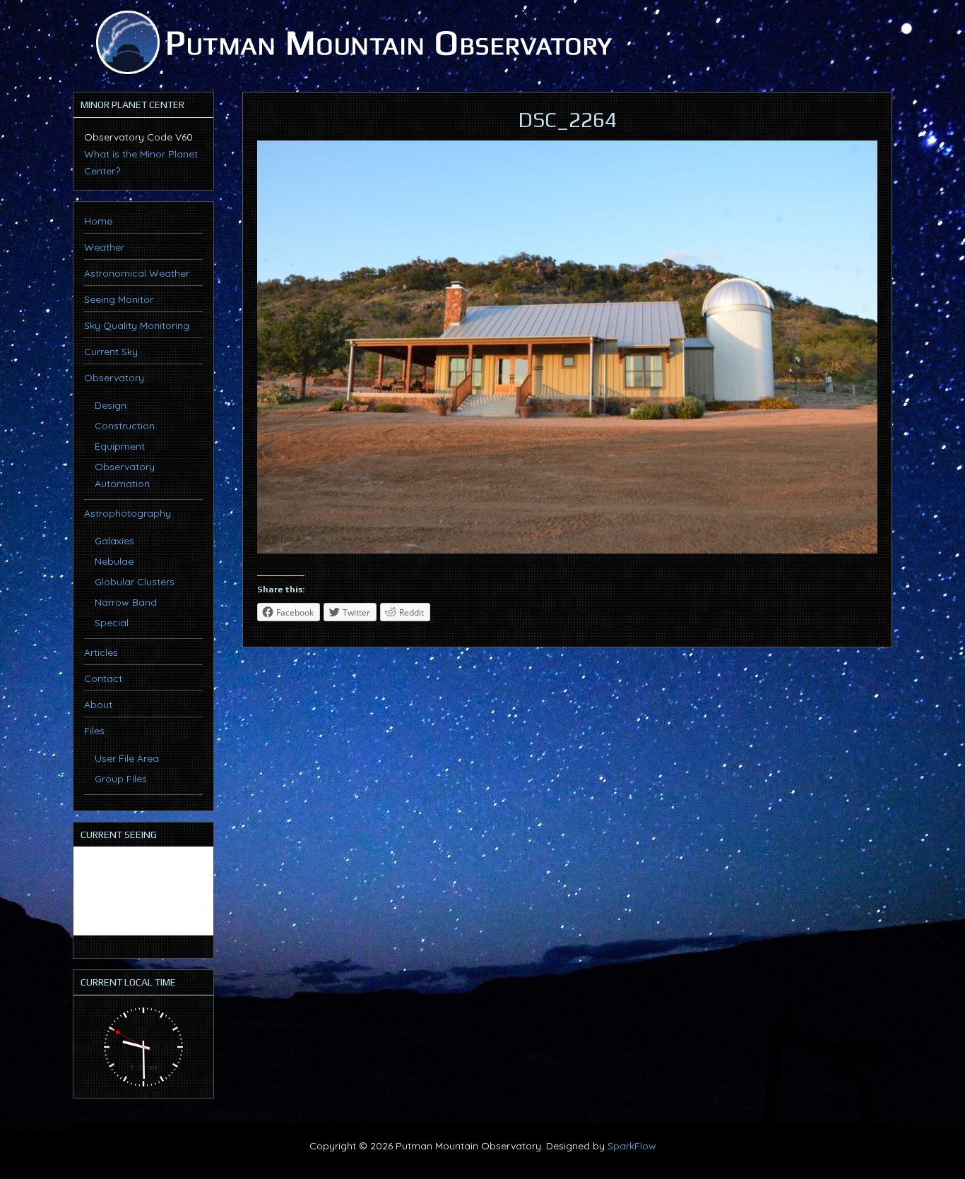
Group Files (121, 778)
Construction (125, 425)
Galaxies (114, 540)
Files (94, 730)
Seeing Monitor (118, 299)
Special (112, 622)
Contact (103, 678)
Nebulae (114, 561)
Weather (104, 247)
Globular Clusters (134, 581)
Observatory (114, 377)
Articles (101, 652)
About (98, 704)
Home (98, 221)
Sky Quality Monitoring (136, 325)
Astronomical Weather (136, 273)
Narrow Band (126, 602)
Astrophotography (127, 513)
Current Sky (111, 351)
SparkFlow (632, 1145)
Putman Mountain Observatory (352, 42)
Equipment (120, 446)
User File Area (127, 758)
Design (110, 405)
